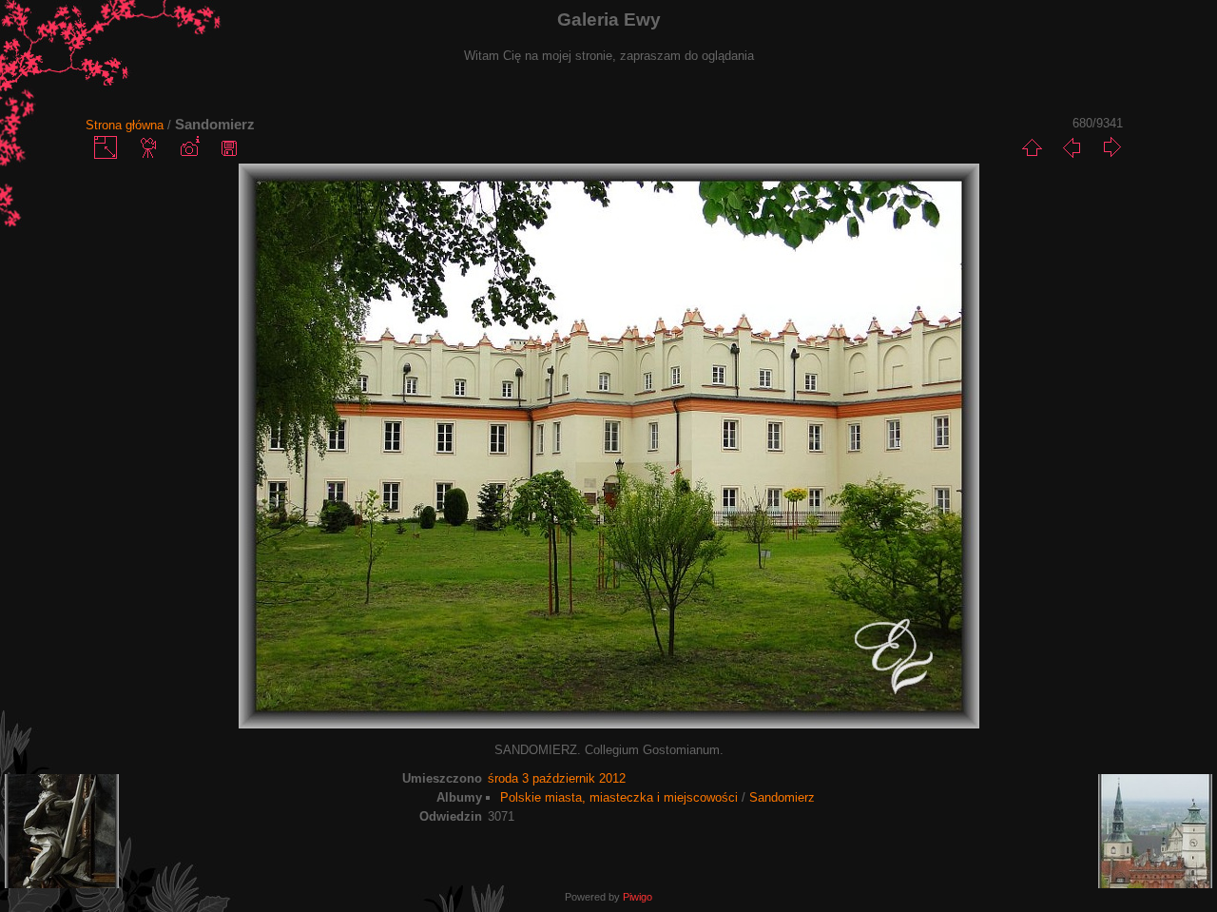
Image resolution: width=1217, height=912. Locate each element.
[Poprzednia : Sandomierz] (1071, 147)
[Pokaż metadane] (189, 147)
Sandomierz (782, 797)
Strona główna (125, 125)
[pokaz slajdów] (149, 147)
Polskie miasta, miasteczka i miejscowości (619, 797)
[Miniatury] (1032, 147)
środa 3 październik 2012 (557, 778)
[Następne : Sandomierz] (1111, 147)
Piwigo (637, 896)
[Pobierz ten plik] (229, 147)
